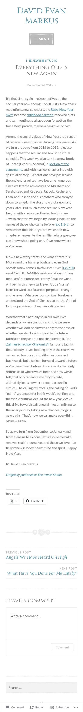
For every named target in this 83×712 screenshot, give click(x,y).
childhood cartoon (40, 115)
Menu (43, 39)
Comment (62, 647)
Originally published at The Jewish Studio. (34, 475)
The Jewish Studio (41, 60)
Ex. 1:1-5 (62, 224)
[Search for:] (41, 688)
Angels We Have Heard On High (36, 555)
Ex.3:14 (68, 268)
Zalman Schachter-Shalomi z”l (27, 344)
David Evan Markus (41, 16)
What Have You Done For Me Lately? (42, 571)
